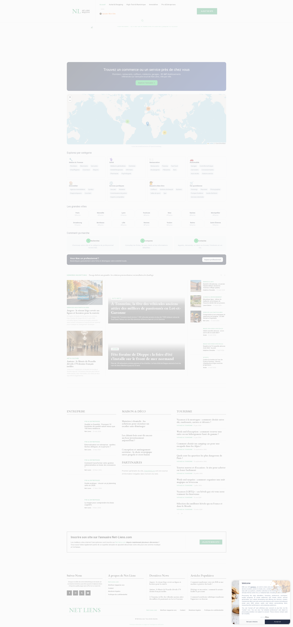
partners (253, 587)
